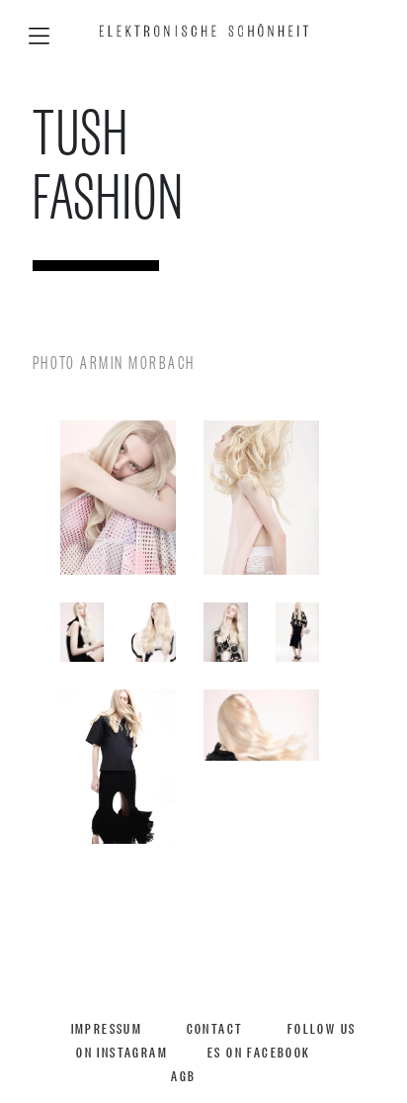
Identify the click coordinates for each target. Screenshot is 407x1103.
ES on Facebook (259, 1051)
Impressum (107, 1027)
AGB (183, 1074)
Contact (215, 1027)
